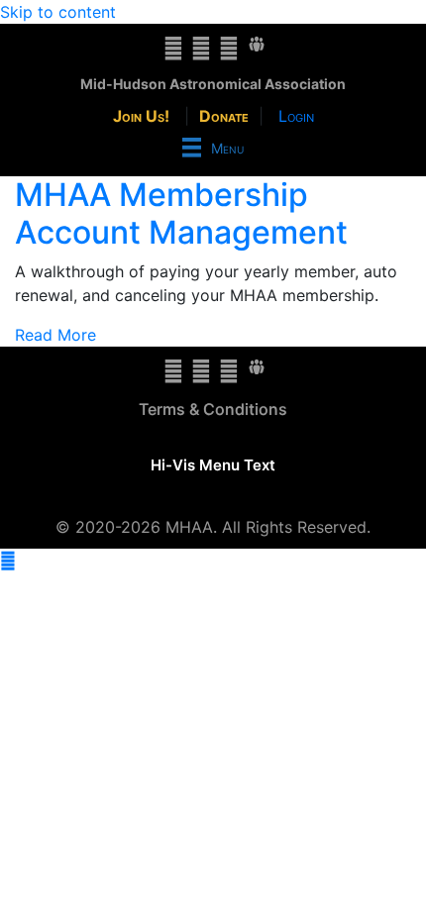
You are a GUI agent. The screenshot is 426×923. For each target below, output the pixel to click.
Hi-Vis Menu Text (213, 465)
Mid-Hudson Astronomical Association (213, 83)
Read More (55, 335)
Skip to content (58, 12)
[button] (8, 560)
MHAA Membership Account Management (181, 213)
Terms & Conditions (213, 409)
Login (296, 116)
